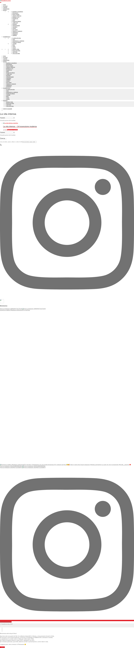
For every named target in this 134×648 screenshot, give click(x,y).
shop (4, 4)
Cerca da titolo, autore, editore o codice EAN (11, 141)
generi (5, 10)
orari (13, 39)
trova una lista (16, 50)
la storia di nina (16, 38)
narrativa (14, 27)
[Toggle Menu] (0, 2)
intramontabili (16, 25)
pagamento (6, 9)
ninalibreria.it (6, 36)
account (5, 6)
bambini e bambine (17, 11)
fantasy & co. (15, 17)
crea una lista (16, 53)
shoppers (15, 34)
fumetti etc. (15, 18)
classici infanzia (16, 15)
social (14, 48)
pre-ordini (15, 29)
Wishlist (5, 100)
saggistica (15, 32)
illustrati (14, 24)
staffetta (14, 35)
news (13, 46)
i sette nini (15, 22)
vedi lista (14, 52)
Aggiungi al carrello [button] (12, 129)
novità (14, 28)
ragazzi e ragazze (17, 31)
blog (13, 45)
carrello (5, 7)
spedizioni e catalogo (18, 41)
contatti (14, 43)
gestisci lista (15, 49)
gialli (13, 20)
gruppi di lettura (16, 21)
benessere (15, 13)
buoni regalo (15, 14)
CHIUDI (2, 647)
